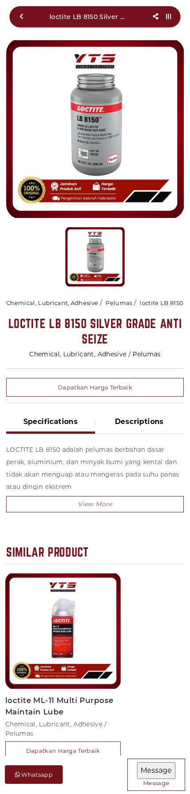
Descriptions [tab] (139, 421)
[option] (95, 129)
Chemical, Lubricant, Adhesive (52, 302)
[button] (95, 504)
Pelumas (119, 302)
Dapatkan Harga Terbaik (95, 387)
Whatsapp (36, 774)
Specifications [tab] (50, 421)
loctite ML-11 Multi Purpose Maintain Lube (59, 706)
